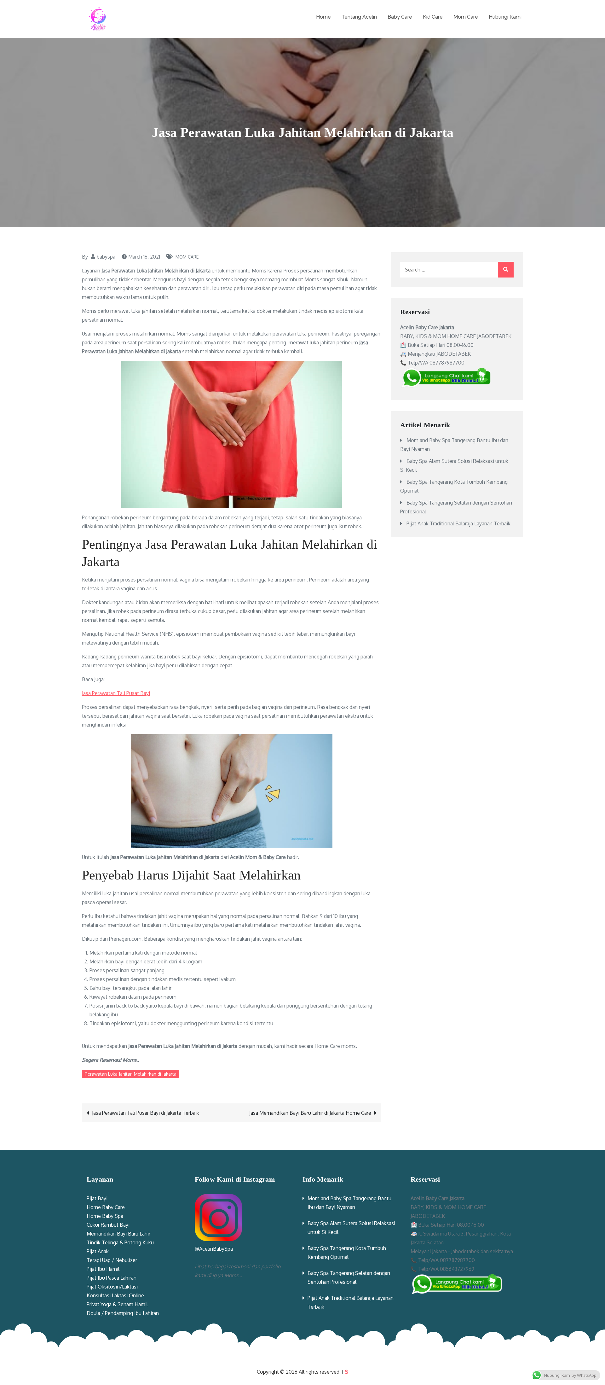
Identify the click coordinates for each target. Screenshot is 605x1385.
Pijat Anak (98, 1251)
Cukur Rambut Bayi (108, 1225)
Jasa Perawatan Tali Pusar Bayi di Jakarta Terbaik (145, 1113)
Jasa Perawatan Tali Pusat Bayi (116, 693)
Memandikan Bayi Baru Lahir (118, 1233)
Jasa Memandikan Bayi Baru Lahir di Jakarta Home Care (310, 1113)
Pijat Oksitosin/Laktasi (112, 1286)
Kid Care (433, 17)
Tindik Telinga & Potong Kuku (120, 1242)
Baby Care (400, 17)
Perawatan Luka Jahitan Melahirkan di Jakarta (130, 1074)
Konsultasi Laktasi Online (115, 1295)
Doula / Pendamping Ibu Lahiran (123, 1313)
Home (323, 17)
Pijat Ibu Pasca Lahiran (111, 1278)
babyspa (106, 257)
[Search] (506, 270)
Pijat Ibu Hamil (103, 1269)
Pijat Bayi (97, 1198)
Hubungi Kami (505, 17)
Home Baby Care (106, 1207)
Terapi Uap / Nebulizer (112, 1260)
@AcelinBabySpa (214, 1249)
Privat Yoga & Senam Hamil (117, 1304)
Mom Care (465, 17)
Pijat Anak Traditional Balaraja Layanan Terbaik (458, 523)
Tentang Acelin (359, 17)
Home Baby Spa (105, 1216)
